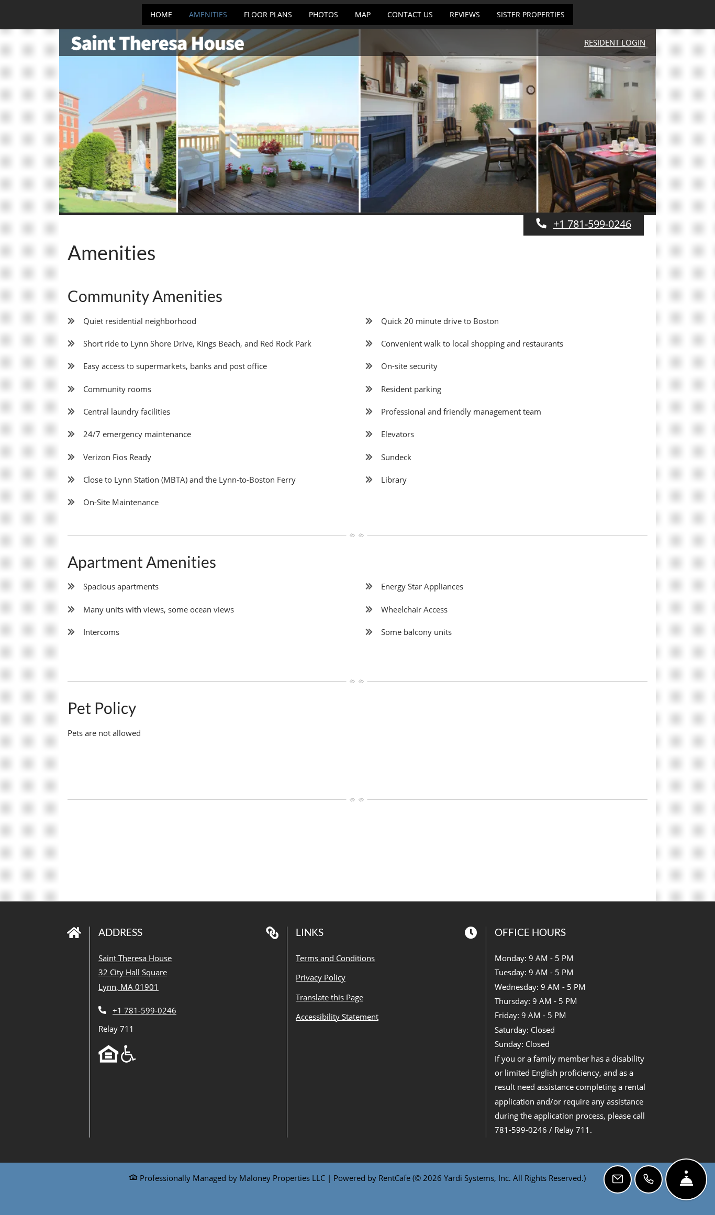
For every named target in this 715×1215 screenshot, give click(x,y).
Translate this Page (329, 996)
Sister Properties (531, 14)
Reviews (465, 14)
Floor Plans (268, 14)
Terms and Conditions (335, 957)
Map (363, 14)
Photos (323, 14)
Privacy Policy (320, 977)
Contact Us (410, 14)
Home (161, 14)
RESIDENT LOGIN (614, 42)
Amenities (208, 14)
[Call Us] (648, 1179)
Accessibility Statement (337, 1016)
